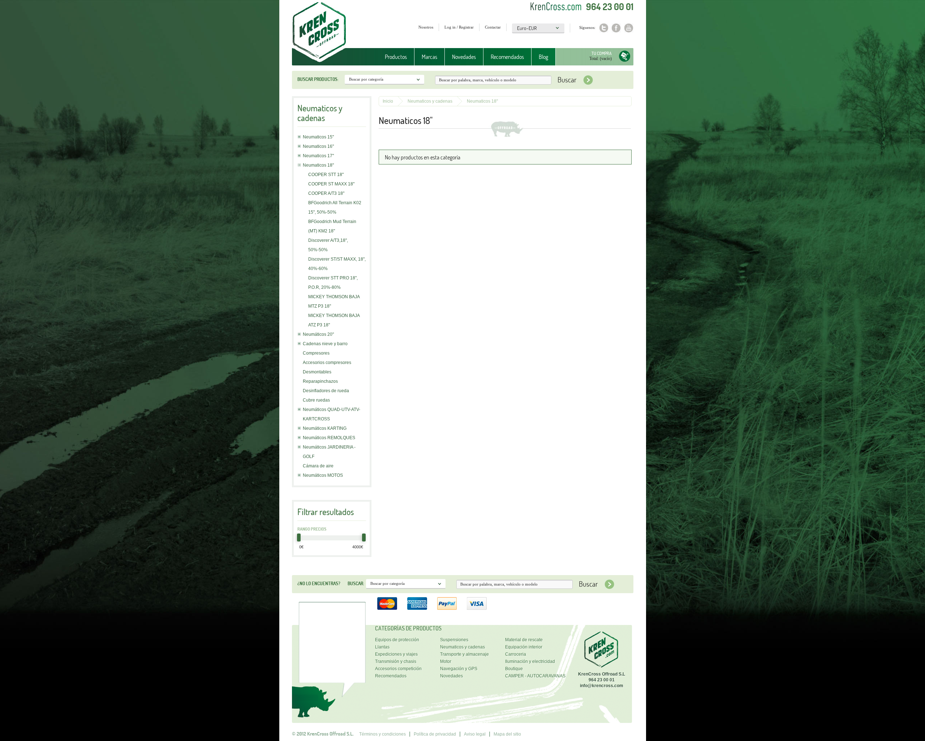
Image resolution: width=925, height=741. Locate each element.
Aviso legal (475, 734)
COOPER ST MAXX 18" (331, 184)
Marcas (425, 57)
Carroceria (515, 654)
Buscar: (356, 583)
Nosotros (425, 27)
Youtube (628, 28)
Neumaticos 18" (318, 165)
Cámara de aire (318, 465)
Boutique (514, 668)
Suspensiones (454, 639)
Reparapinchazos (320, 381)
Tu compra (601, 53)
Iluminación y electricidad (530, 661)
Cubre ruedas (316, 400)
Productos (392, 57)
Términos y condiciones (382, 734)
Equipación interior (523, 647)
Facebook (616, 28)
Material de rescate (524, 639)
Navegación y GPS (458, 668)
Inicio (388, 101)
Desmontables (317, 371)
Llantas (382, 647)
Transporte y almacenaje (464, 654)
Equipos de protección (397, 639)
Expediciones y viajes (396, 654)
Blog (543, 56)
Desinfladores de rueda (326, 390)
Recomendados (507, 56)
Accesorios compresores (327, 362)
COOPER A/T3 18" (326, 193)
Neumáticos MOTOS (323, 475)
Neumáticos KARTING (325, 428)
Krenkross (319, 32)
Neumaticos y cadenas (430, 101)
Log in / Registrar (459, 27)
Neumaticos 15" (318, 137)
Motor (445, 661)
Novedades (464, 56)
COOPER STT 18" (326, 174)
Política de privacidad (435, 734)
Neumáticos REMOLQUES (329, 437)
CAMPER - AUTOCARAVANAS (535, 675)
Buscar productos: (318, 79)
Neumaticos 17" (318, 155)
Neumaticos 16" (318, 146)
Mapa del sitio (507, 734)
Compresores (316, 353)
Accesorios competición (398, 668)
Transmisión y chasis (395, 661)
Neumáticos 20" (318, 334)
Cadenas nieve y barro (325, 343)
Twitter (603, 28)
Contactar (493, 27)
